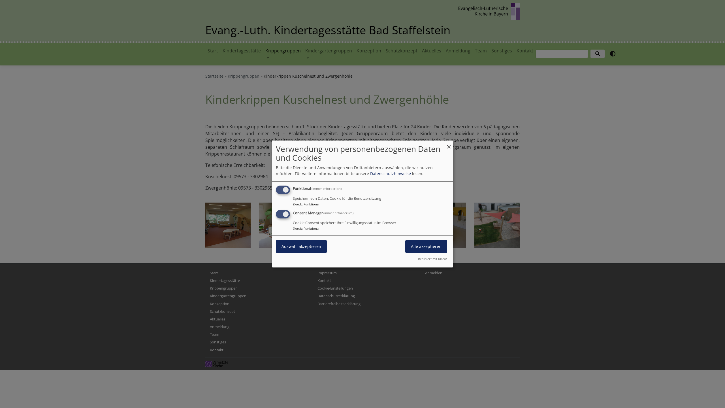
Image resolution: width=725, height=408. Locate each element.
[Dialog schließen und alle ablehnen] (449, 144)
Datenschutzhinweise (390, 173)
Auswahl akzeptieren (301, 246)
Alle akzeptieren (426, 246)
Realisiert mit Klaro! (432, 259)
